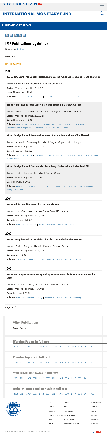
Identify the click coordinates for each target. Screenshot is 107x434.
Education (20, 97)
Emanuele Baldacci (71, 111)
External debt (40, 155)
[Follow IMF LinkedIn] (10, 4)
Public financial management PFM (58, 128)
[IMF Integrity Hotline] (31, 4)
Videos (66, 403)
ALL (92, 347)
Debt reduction (49, 124)
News (50, 420)
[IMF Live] (96, 432)
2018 (67, 347)
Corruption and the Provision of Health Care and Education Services (48, 239)
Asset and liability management (28, 124)
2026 (16, 347)
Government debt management (19, 128)
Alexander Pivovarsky (26, 142)
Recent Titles (18, 328)
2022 (41, 347)
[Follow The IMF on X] (4, 4)
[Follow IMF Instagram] (13, 4)
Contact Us (95, 407)
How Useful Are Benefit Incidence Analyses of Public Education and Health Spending (57, 77)
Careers (94, 411)
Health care (51, 225)
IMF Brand (94, 424)
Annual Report (69, 420)
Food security (60, 186)
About (51, 403)
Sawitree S (58, 84)
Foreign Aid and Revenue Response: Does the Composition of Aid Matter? (51, 135)
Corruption (20, 155)
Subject (20, 49)
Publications (68, 411)
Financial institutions (55, 155)
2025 (22, 347)
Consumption (31, 186)
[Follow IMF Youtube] (20, 4)
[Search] (102, 13)
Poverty (9, 190)
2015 (86, 347)
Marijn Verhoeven (24, 211)
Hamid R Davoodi (43, 84)
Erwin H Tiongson (24, 84)
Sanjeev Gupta (34, 111)
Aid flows (19, 186)
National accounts (91, 155)
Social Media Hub (70, 415)
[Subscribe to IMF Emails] (27, 4)
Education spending (34, 97)
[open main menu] (102, 6)
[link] (7, 35)
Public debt (38, 128)
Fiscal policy (79, 124)
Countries (52, 411)
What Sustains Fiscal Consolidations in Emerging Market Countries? (48, 104)
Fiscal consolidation (64, 124)
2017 (73, 347)
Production (19, 190)
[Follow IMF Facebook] (7, 4)
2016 (80, 347)
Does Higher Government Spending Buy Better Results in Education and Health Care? (51, 276)
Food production (45, 186)
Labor (78, 259)
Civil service (20, 259)
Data (65, 407)
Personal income (13, 159)
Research (52, 407)
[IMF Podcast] (24, 4)
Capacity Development (56, 415)
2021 (48, 347)
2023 (35, 347)
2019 (61, 347)
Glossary (94, 415)
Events (51, 424)
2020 (54, 347)
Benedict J (20, 111)
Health (59, 97)
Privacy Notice (96, 403)
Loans (79, 155)
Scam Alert (95, 420)
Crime (29, 155)
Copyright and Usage (71, 424)
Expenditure (49, 97)
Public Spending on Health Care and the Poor (37, 204)
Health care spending (73, 97)
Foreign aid (70, 155)
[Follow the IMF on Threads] (17, 4)
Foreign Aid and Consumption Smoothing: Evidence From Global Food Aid (51, 166)
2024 (28, 347)
